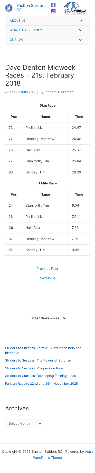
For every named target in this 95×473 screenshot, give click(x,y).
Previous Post (47, 269)
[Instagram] (53, 11)
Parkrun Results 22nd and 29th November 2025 (41, 383)
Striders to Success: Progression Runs (34, 368)
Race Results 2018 (21, 92)
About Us (18, 20)
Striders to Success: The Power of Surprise (38, 360)
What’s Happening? (26, 30)
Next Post (47, 278)
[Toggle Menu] (79, 21)
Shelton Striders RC (30, 7)
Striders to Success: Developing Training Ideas (40, 376)
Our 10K (16, 39)
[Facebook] (53, 4)
